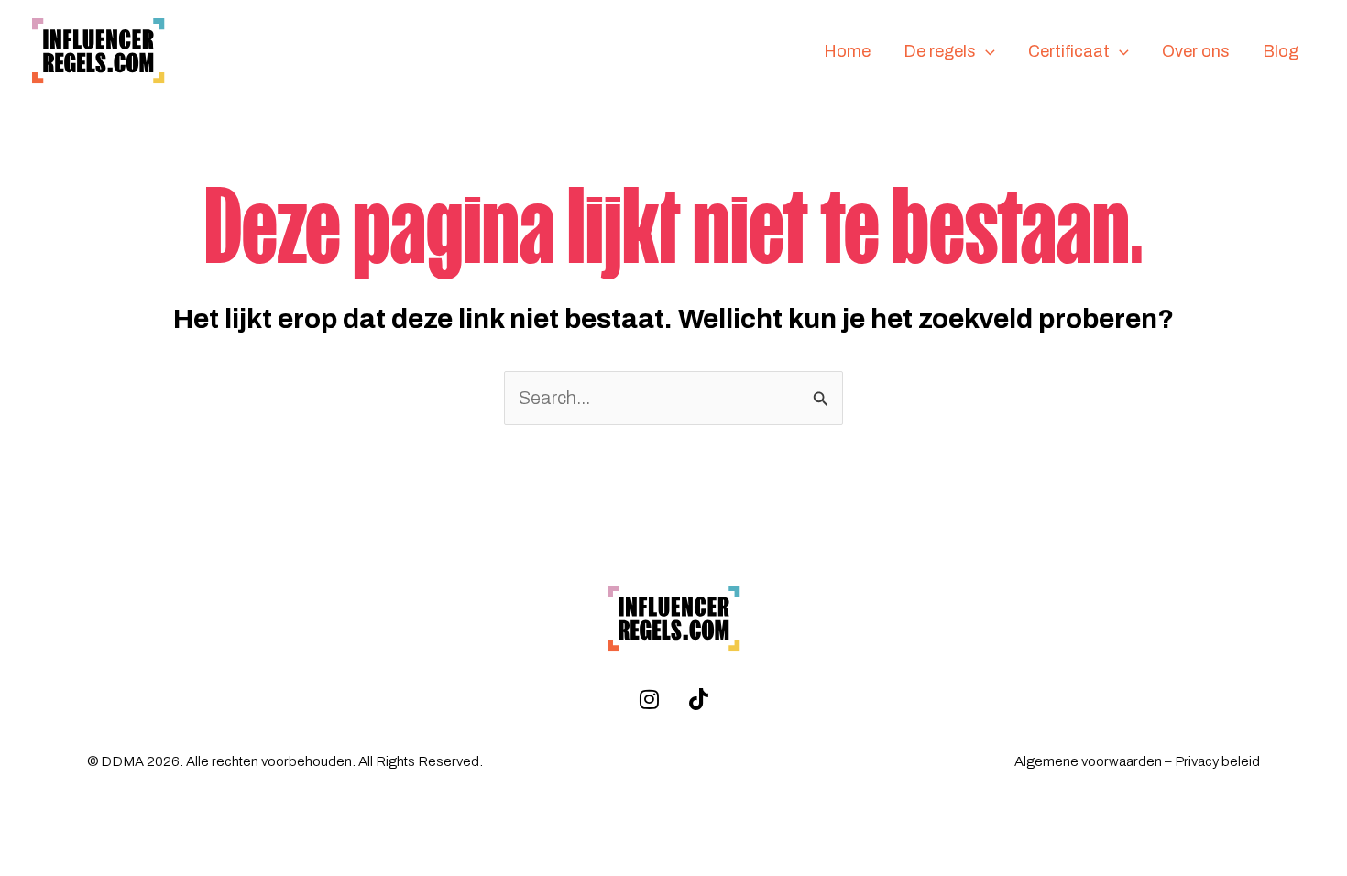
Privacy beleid (1217, 761)
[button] (985, 51)
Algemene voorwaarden (1088, 761)
